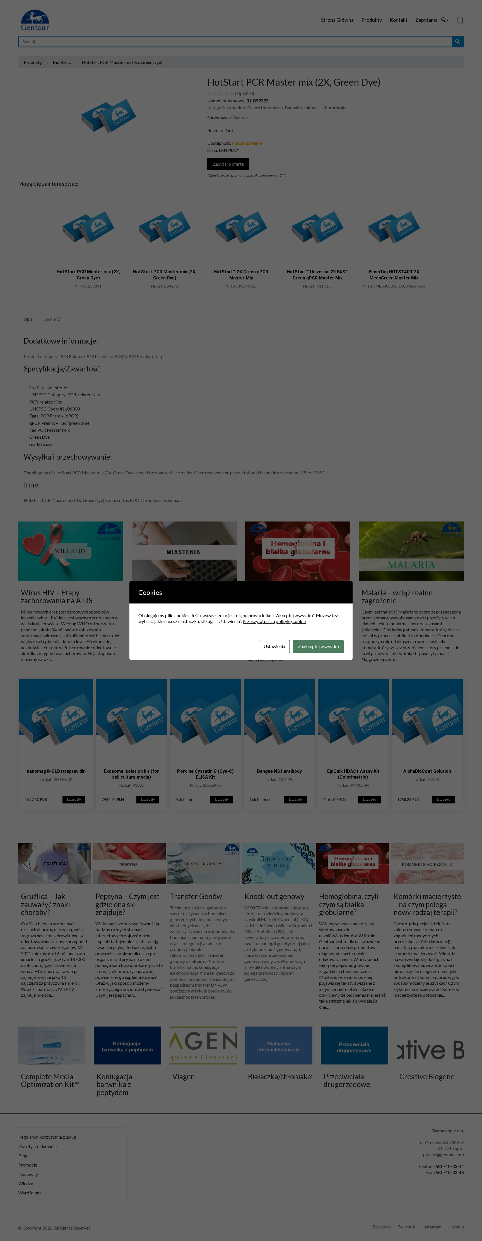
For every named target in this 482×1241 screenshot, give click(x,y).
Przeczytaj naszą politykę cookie (274, 621)
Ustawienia (274, 646)
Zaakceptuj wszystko (318, 646)
